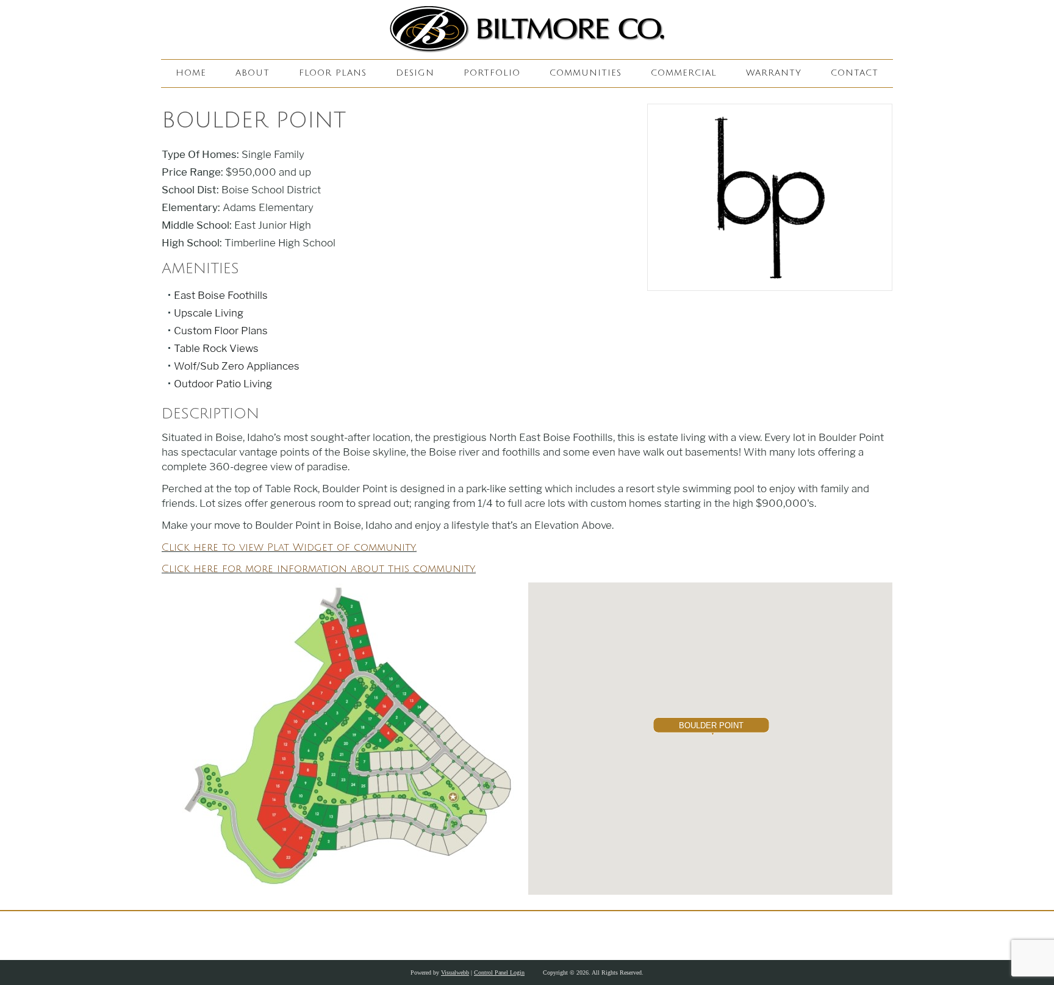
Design (415, 72)
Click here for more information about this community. (319, 569)
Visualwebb (455, 972)
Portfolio (492, 72)
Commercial (684, 72)
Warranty (773, 72)
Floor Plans (333, 72)
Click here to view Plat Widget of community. (289, 547)
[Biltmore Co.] (527, 29)
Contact (854, 72)
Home (191, 72)
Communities (586, 72)
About (252, 72)
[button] (711, 728)
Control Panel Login (499, 972)
